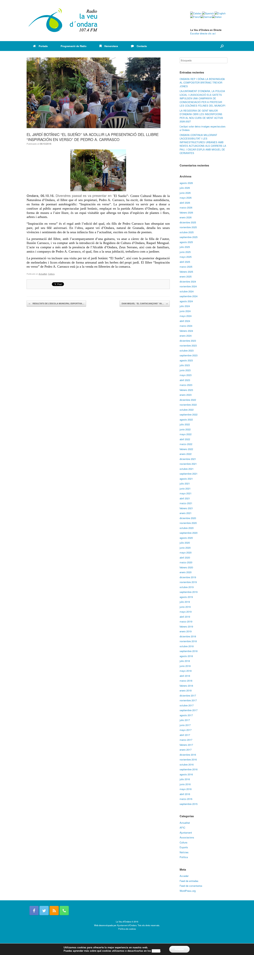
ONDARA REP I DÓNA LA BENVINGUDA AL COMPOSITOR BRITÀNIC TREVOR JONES (202, 82)
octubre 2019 (187, 587)
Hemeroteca (111, 46)
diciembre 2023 (188, 340)
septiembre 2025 (188, 237)
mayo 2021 (186, 493)
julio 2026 (185, 188)
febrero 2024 (186, 331)
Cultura (51, 273)
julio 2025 (185, 247)
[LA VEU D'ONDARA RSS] (54, 910)
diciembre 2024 (188, 281)
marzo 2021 (186, 503)
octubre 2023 (187, 350)
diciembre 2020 (188, 518)
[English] (220, 13)
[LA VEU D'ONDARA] (63, 20)
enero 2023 (186, 395)
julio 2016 (185, 779)
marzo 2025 (186, 266)
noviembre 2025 (188, 227)
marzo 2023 (186, 385)
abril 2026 (185, 202)
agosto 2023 (186, 360)
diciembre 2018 (188, 636)
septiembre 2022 (188, 414)
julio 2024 (185, 306)
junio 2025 (185, 252)
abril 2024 (185, 321)
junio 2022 (185, 429)
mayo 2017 (186, 730)
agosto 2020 (186, 538)
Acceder (184, 876)
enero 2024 (186, 335)
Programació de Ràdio (73, 46)
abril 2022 (185, 439)
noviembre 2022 (188, 404)
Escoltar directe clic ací (203, 33)
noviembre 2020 (188, 523)
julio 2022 (185, 424)
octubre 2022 (187, 409)
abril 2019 (185, 616)
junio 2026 (185, 193)
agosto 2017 (186, 715)
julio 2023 (185, 365)
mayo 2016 (186, 789)
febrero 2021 (186, 508)
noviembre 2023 (188, 345)
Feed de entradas (189, 881)
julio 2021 (185, 483)
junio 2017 (185, 725)
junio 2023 (185, 370)
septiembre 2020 (188, 533)
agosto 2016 (186, 774)
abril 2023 (185, 380)
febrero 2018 (186, 685)
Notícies (184, 852)
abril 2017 (185, 735)
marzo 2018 (186, 680)
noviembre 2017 (188, 700)
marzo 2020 (186, 562)
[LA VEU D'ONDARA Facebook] (34, 910)
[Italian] (217, 17)
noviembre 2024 (188, 286)
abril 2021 (185, 498)
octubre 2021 (187, 469)
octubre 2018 (187, 646)
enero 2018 (186, 690)
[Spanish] (208, 13)
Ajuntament (186, 832)
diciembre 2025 (188, 222)
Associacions (187, 837)
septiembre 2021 (188, 473)
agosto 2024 (186, 301)
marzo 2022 (186, 444)
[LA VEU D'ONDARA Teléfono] (64, 910)
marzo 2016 (186, 799)
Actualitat (43, 273)
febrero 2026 (186, 212)
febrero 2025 (186, 271)
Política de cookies (127, 928)
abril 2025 (185, 262)
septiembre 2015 (188, 804)
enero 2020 (186, 572)
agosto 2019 (186, 597)
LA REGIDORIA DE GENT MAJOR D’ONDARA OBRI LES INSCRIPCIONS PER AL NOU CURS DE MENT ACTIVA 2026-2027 (201, 116)
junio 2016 (185, 784)
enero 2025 (186, 276)
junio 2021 (185, 488)
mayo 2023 (186, 375)
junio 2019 (185, 607)
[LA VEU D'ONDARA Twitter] (44, 910)
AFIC (182, 827)
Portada (43, 46)
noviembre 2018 (188, 641)
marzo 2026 (186, 207)
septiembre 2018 (188, 651)
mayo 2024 (186, 316)
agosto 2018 (186, 656)
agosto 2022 (186, 419)
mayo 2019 (186, 611)
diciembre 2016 (188, 754)
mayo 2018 (186, 670)
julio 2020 (185, 542)
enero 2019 (186, 631)
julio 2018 (185, 661)
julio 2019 (185, 602)
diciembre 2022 (188, 400)
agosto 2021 (186, 478)
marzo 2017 (186, 739)
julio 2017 (185, 720)
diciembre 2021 (188, 459)
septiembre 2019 (188, 592)
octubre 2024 (187, 291)
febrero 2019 (186, 626)
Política (184, 857)
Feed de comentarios (191, 885)
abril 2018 (185, 676)
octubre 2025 (187, 232)
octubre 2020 (187, 528)
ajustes (156, 951)
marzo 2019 (186, 621)
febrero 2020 (186, 567)
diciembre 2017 (188, 695)
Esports (184, 847)
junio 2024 (185, 311)
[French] (195, 17)
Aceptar (179, 949)
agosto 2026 (186, 183)
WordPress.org (188, 891)
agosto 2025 (186, 242)
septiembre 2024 (188, 296)
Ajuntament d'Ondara (126, 925)
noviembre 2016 (188, 759)
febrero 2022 (186, 449)
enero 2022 (186, 454)
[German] (206, 17)
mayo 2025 (186, 257)
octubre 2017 (187, 705)
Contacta (142, 46)
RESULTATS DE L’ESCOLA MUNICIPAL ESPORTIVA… (56, 303)
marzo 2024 (186, 326)
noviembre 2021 (188, 464)
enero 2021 (186, 513)
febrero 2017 (186, 745)
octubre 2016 (187, 764)
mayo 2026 (186, 197)
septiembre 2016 (188, 769)
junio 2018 (185, 666)
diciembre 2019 (188, 577)
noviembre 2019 (188, 582)
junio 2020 (185, 547)
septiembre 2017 (188, 710)
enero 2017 (186, 749)
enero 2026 (186, 217)
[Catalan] (195, 13)
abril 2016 (185, 794)
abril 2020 (185, 557)
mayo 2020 (186, 552)
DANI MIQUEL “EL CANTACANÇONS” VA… (145, 303)
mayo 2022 (186, 434)
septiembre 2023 (188, 355)
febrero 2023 (186, 390)
